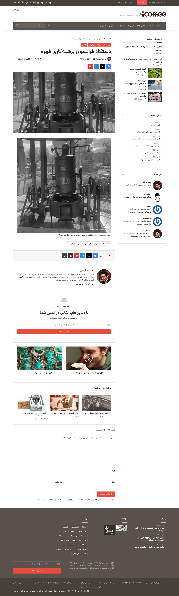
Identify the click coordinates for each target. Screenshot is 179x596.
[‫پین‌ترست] (90, 66)
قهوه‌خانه (160, 25)
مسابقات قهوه (81, 545)
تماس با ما (141, 25)
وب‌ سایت (58, 482)
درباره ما (131, 25)
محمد (149, 206)
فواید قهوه (82, 540)
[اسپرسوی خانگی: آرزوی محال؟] (121, 528)
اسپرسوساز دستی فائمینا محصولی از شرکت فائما (32, 414)
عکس (91, 39)
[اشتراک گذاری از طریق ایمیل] (70, 255)
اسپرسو (65, 527)
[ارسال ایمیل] (94, 59)
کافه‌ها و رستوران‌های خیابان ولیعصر (135, 95)
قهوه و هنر (97, 39)
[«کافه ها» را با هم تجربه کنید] (109, 530)
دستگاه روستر (102, 244)
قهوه (73, 540)
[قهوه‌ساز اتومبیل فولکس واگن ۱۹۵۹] (96, 403)
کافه (84, 554)
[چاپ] (64, 255)
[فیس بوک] (108, 66)
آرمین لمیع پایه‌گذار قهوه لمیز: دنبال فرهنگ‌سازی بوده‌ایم (143, 61)
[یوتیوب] (80, 284)
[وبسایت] (92, 284)
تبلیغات (121, 25)
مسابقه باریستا (68, 545)
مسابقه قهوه (82, 549)
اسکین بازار (146, 194)
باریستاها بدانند (72, 536)
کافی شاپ (76, 554)
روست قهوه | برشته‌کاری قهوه (99, 45)
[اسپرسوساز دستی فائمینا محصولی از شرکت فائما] (31, 403)
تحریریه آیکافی (102, 59)
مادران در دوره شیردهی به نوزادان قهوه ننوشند (143, 48)
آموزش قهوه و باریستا (105, 25)
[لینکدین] (96, 66)
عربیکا (61, 536)
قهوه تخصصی (64, 540)
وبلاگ (151, 25)
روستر (87, 244)
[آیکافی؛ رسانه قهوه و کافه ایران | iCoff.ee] (142, 14)
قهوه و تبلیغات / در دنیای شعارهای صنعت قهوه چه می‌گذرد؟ (136, 84)
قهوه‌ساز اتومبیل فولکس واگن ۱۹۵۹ (97, 413)
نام (113, 471)
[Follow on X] (96, 59)
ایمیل (112, 482)
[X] (102, 66)
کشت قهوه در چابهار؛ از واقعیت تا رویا (137, 70)
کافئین (58, 549)
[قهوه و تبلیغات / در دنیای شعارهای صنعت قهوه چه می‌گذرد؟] (155, 85)
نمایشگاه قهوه (69, 549)
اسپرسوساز (82, 531)
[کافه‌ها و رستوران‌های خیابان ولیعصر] (155, 97)
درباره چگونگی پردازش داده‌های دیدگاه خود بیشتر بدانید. (57, 499)
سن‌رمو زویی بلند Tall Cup (126, 2)
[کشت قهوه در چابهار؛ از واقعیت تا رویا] (155, 73)
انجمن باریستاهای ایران (67, 531)
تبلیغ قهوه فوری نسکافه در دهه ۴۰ (64, 413)
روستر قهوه (74, 244)
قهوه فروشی (146, 218)
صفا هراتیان (146, 182)
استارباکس (75, 527)
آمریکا (84, 527)
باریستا (83, 536)
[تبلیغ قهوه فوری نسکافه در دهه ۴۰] (64, 403)
